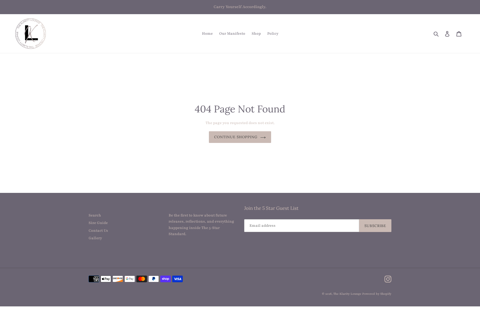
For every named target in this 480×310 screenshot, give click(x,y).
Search (95, 215)
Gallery (95, 238)
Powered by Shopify (376, 294)
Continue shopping (236, 137)
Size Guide (98, 222)
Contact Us (98, 230)
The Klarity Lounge (347, 294)
